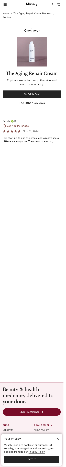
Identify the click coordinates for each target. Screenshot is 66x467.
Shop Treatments (29, 411)
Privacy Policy (37, 451)
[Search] (52, 4)
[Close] (57, 438)
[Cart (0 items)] (58, 4)
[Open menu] (5, 4)
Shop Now (32, 94)
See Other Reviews (32, 103)
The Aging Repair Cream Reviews (32, 13)
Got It (31, 459)
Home (6, 13)
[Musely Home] (31, 4)
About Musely (41, 429)
